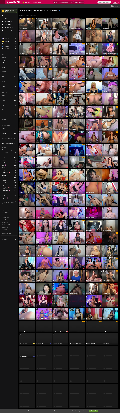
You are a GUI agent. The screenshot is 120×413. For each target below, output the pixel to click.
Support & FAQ (5, 210)
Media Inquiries (5, 217)
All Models (4, 229)
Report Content (5, 215)
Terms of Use (5, 222)
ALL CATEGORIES (10, 202)
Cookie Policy (76, 411)
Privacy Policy (5, 219)
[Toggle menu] (2, 2)
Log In (115, 2)
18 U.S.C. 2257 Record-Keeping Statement (7, 233)
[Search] (72, 2)
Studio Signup (5, 227)
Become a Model (6, 224)
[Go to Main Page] (13, 2)
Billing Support (5, 212)
